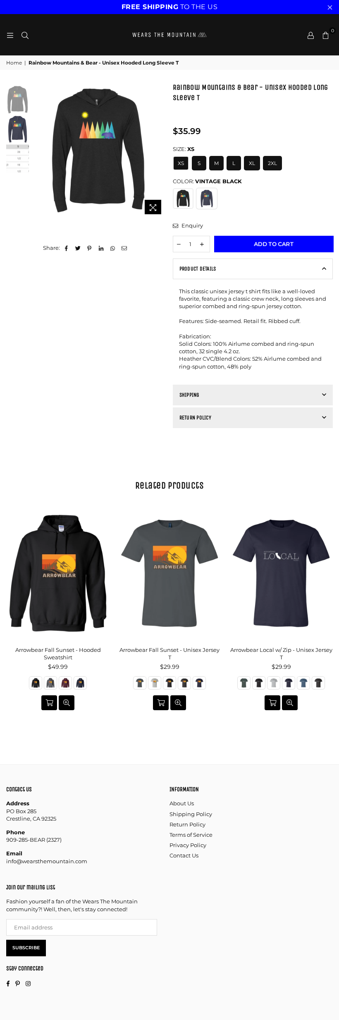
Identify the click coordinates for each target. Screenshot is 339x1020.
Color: (207, 181)
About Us (182, 803)
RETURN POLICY (195, 417)
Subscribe (26, 948)
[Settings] (310, 35)
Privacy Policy (188, 845)
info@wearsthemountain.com (46, 861)
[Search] (24, 35)
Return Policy (187, 824)
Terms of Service (191, 834)
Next (159, 150)
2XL (272, 163)
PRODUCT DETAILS (197, 269)
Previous (37, 150)
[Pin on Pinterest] (89, 247)
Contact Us (184, 855)
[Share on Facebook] (66, 247)
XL (252, 163)
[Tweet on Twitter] (78, 247)
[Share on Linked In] (101, 247)
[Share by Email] (124, 247)
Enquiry (191, 225)
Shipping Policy (191, 814)
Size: (183, 149)
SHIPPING (189, 395)
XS (181, 163)
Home (14, 63)
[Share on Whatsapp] (113, 247)
